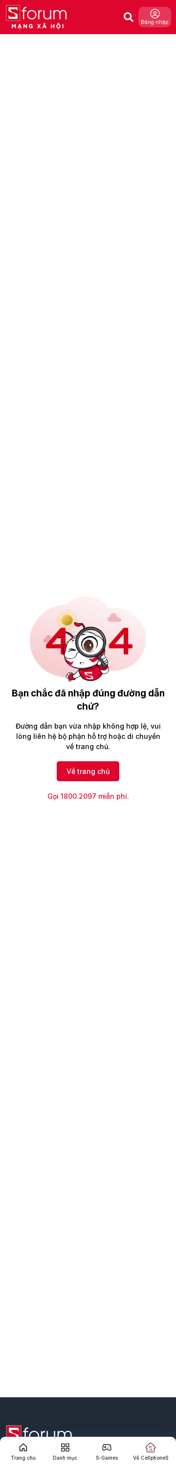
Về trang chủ (88, 771)
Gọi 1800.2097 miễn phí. (88, 796)
